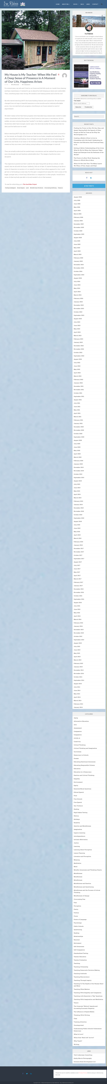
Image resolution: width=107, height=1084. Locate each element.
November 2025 (79, 227)
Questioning (78, 929)
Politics (76, 913)
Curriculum (77, 752)
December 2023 (79, 305)
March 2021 (77, 416)
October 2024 (78, 271)
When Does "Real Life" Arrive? (84, 1037)
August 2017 (78, 562)
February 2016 (78, 623)
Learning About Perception (83, 850)
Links (88, 4)
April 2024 (77, 291)
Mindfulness (15, 84)
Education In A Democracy (82, 772)
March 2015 (77, 660)
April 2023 (77, 332)
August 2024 (78, 278)
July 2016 (77, 606)
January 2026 (78, 220)
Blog (82, 4)
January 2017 (78, 585)
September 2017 (79, 558)
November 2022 (79, 349)
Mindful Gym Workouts (36, 187)
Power (76, 916)
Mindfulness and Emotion (82, 883)
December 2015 (79, 629)
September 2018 (79, 518)
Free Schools (78, 799)
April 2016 (77, 616)
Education (77, 768)
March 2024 (77, 295)
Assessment (78, 728)
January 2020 (78, 464)
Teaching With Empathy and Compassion (87, 992)
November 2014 (79, 673)
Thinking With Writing (82, 1015)
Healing (76, 809)
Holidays (77, 819)
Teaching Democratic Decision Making (87, 970)
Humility (77, 822)
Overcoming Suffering (50, 187)
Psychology (78, 923)
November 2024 (79, 268)
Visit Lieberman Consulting (83, 1055)
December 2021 (79, 386)
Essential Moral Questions (82, 789)
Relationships (78, 936)
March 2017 (77, 579)
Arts (75, 724)
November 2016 (79, 592)
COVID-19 (77, 738)
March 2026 (77, 214)
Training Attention (80, 1022)
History (76, 816)
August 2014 (78, 683)
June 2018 (77, 528)
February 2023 (78, 339)
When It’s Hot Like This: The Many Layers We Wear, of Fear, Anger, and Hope (88, 165)
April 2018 (77, 535)
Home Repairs (21, 187)
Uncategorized (79, 1025)
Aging (76, 718)
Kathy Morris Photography (83, 1058)
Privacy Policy (83, 1073)
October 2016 (78, 596)
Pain (75, 902)
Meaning (77, 860)
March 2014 (77, 700)
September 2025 (79, 234)
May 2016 (77, 612)
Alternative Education (81, 721)
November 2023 (79, 308)
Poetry (76, 909)
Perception (77, 906)
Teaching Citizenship (81, 967)
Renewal (77, 940)
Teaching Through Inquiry (82, 980)
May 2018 (77, 531)
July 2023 (77, 322)
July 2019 (77, 484)
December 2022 (79, 346)
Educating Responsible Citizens (84, 765)
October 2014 (78, 677)
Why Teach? (78, 1041)
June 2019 (77, 487)
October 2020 (78, 433)
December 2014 (79, 670)
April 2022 (77, 373)
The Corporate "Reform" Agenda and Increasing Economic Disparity (86, 1007)
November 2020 (79, 430)
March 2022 (77, 376)
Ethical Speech (79, 792)
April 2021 (77, 413)
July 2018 (77, 525)
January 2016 (78, 626)
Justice (76, 843)
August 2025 (78, 237)
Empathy (77, 779)
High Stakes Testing (80, 812)
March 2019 (77, 498)
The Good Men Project (30, 184)
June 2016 (77, 609)
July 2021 (77, 403)
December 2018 (79, 508)
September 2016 (79, 599)
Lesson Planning (79, 853)
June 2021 (77, 406)
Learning (77, 846)
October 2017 (78, 555)
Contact (95, 4)
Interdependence (79, 836)
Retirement (77, 943)
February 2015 (78, 663)
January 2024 (78, 302)
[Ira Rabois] (15, 4)
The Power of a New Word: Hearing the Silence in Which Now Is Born (87, 159)
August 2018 (78, 521)
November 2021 (79, 389)
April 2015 (77, 656)
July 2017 (77, 565)
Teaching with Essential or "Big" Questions (88, 996)
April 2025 (77, 251)
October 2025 (78, 231)
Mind (75, 866)
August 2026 (78, 197)
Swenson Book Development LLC (85, 1062)
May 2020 (77, 450)
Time (75, 1018)
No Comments (26, 84)
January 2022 (78, 383)
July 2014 (77, 687)
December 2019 (79, 467)
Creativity (77, 741)
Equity (76, 785)
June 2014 (77, 690)
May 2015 (77, 653)
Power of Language (80, 919)
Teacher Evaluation (80, 960)
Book (75, 4)
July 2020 (77, 443)
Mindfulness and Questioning (84, 887)
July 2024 (77, 281)
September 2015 (79, 640)
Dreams (76, 758)
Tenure (76, 1003)
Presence (60, 187)
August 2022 (78, 359)
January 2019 (78, 504)
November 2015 (79, 633)
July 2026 (77, 200)
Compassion (78, 731)
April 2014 (77, 697)
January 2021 (78, 423)
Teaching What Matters (82, 989)
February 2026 (78, 217)
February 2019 (78, 501)
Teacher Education (80, 956)
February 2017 (78, 582)
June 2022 (77, 366)
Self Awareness (79, 946)
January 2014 (78, 707)
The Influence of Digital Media (84, 1012)
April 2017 (77, 575)
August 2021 (78, 400)
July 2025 (77, 241)
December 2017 (79, 548)
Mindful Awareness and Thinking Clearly (88, 870)
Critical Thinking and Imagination (85, 748)
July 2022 (77, 362)
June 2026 (77, 204)
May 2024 (77, 288)
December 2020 (79, 427)
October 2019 (78, 474)
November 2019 (79, 471)
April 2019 (77, 494)
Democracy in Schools (81, 755)
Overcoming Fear (79, 899)
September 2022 (79, 356)
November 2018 (79, 511)
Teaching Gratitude (80, 973)
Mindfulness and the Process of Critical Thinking (87, 891)
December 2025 (79, 224)
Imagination (78, 829)
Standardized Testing (81, 953)
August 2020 (78, 440)
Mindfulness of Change (81, 896)
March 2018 (77, 538)
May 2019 (77, 491)
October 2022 (78, 352)
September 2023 (79, 315)
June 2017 (77, 569)
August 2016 (78, 602)
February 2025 (78, 258)
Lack (27, 187)
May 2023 (77, 329)
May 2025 (77, 248)
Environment (78, 782)
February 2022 (78, 379)
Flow (75, 795)
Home (58, 4)
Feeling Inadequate (10, 187)
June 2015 (77, 650)
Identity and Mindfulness (82, 826)
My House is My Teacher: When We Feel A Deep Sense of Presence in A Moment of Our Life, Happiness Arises (31, 78)
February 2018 (78, 542)
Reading (76, 933)
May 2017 (77, 572)
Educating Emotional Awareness (84, 762)
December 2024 (79, 264)
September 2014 (79, 680)
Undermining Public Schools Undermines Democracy (88, 1030)
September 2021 (79, 396)
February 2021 (78, 420)
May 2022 (77, 369)
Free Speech (78, 802)
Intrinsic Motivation (81, 839)
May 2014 (77, 694)
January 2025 (78, 261)
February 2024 (78, 298)
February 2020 (78, 460)
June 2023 (77, 325)
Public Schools (79, 926)
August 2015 (78, 643)
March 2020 (77, 457)
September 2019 (79, 477)
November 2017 (79, 552)
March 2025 (77, 254)
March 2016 (77, 619)
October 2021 (78, 393)
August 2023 (78, 318)
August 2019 (78, 481)
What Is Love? (78, 1034)
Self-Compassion (79, 950)
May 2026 (77, 207)
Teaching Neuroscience (81, 977)
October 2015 (78, 636)
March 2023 (77, 335)
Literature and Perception (82, 856)
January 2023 (78, 342)
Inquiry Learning (79, 833)
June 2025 (77, 244)
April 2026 (77, 210)
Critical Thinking (80, 745)
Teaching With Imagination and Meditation (88, 999)
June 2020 (77, 447)
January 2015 (78, 667)
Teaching (77, 963)
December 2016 (79, 589)
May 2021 (77, 410)
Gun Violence (78, 806)
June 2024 (77, 285)
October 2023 (78, 312)
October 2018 (78, 515)
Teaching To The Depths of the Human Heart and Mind (88, 985)
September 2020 (79, 437)
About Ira (65, 4)
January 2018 (78, 545)
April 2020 (77, 454)
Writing (76, 1044)
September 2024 (79, 275)
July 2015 (77, 646)
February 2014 (78, 704)
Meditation (77, 863)
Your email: (77, 100)
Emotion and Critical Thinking (84, 775)
